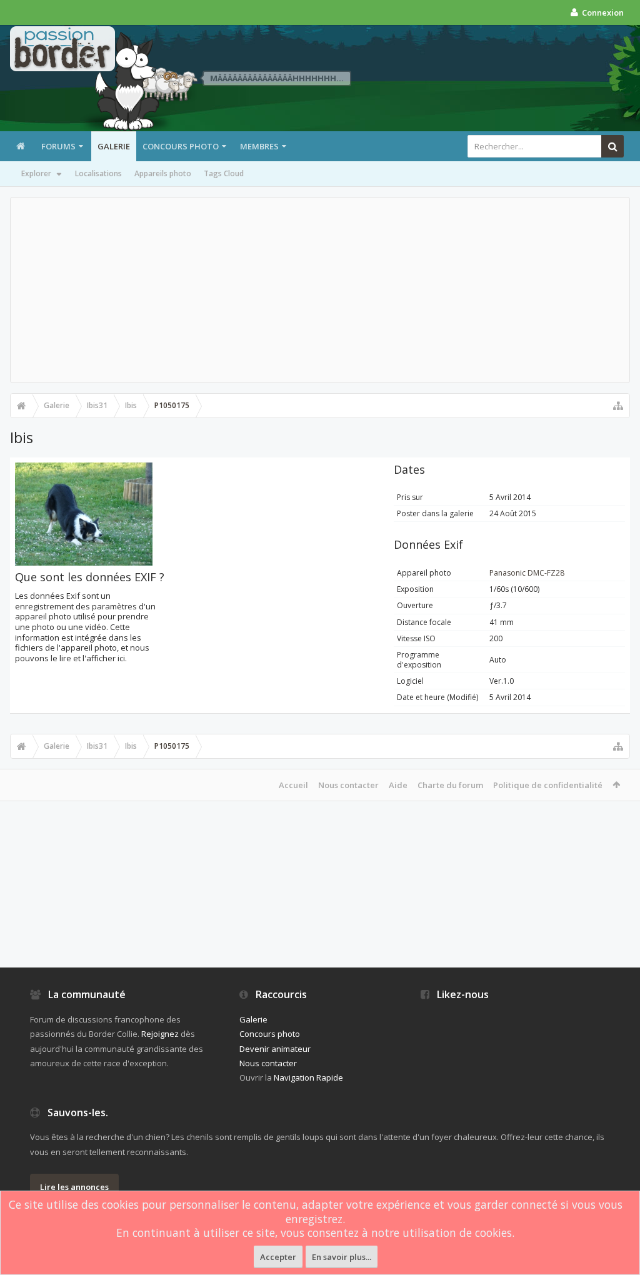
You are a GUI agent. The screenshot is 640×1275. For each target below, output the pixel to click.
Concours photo (180, 146)
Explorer (36, 173)
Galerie (114, 146)
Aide (398, 785)
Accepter (278, 1256)
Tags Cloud (224, 173)
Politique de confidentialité (547, 785)
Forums (58, 146)
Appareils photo (162, 173)
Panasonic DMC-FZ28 (526, 573)
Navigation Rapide (308, 1077)
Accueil (293, 785)
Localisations (98, 173)
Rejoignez (160, 1033)
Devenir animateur (275, 1048)
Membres (259, 146)
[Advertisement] (320, 290)
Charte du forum (450, 785)
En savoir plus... (341, 1256)
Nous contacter (348, 785)
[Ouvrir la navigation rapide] (618, 406)
